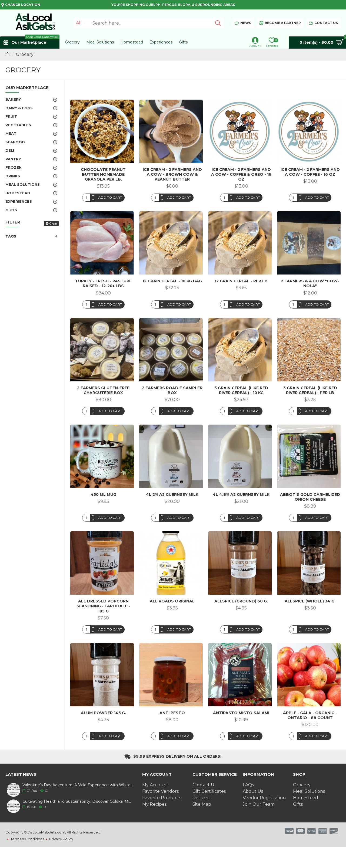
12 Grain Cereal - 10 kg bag (172, 281)
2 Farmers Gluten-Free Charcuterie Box (103, 390)
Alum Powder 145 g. (103, 712)
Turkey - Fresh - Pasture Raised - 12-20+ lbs (103, 283)
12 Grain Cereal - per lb (241, 281)
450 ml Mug (103, 494)
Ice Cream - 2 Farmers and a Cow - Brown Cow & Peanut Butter (172, 174)
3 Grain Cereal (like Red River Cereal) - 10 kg (241, 390)
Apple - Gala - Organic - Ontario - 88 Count (310, 715)
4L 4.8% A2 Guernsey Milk (241, 494)
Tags (10, 236)
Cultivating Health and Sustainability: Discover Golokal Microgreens (77, 801)
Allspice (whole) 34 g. (310, 601)
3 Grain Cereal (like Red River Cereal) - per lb (310, 390)
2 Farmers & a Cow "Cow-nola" (310, 283)
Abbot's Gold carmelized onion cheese (310, 497)
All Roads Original (172, 601)
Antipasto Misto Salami (241, 712)
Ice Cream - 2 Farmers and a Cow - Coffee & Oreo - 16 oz (241, 174)
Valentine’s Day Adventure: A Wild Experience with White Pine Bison (77, 785)
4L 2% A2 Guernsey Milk (172, 494)
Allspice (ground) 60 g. (241, 601)
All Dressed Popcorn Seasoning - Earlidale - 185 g (103, 606)
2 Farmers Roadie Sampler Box (172, 390)
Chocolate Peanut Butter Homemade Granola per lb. (103, 174)
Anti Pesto (172, 712)
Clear (53, 223)
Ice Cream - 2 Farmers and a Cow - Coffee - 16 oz (310, 172)
